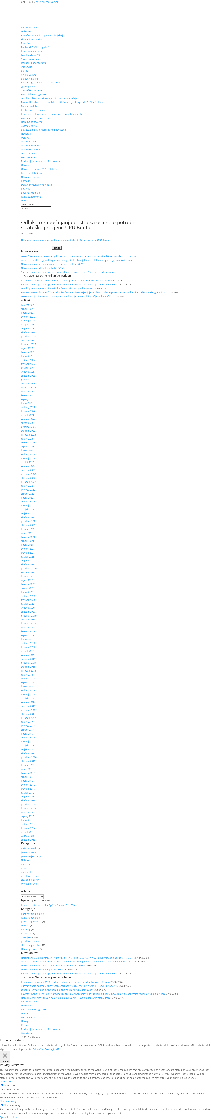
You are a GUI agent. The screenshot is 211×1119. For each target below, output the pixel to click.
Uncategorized (29, 883)
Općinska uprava (30, 149)
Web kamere (28, 157)
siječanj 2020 (28, 611)
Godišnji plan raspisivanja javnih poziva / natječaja (49, 98)
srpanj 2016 (27, 776)
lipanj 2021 (27, 544)
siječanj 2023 (28, 470)
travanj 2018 (28, 694)
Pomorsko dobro (30, 106)
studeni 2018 (28, 666)
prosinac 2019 (29, 615)
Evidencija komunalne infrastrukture (41, 161)
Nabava (25, 200)
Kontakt (25, 180)
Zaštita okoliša (29, 125)
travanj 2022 (28, 505)
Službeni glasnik (30, 78)
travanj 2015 (28, 828)
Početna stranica (30, 27)
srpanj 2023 (27, 446)
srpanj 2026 (27, 308)
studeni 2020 (28, 572)
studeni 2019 (28, 619)
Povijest (25, 188)
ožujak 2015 (27, 832)
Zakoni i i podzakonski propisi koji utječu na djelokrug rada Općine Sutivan (62, 102)
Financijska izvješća (32, 39)
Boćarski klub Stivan (32, 173)
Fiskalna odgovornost (32, 121)
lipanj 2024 (27, 403)
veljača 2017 (28, 749)
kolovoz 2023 (28, 442)
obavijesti (26, 872)
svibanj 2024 (28, 407)
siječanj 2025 (28, 375)
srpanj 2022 (27, 493)
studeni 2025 (28, 340)
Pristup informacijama (33, 110)
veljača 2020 (28, 607)
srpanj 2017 (27, 729)
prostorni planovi (30, 876)
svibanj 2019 (28, 643)
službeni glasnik (30, 879)
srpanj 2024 (27, 399)
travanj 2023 (28, 458)
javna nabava (28, 852)
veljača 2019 (28, 655)
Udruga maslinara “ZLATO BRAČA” (39, 169)
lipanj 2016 (27, 780)
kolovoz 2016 (28, 773)
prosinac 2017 (29, 710)
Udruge (25, 165)
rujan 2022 (27, 485)
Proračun (26, 43)
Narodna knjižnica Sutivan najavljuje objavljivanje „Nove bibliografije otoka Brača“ (66, 296)
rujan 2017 (27, 721)
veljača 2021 (28, 560)
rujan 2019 (27, 627)
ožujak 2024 (27, 415)
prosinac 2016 (29, 757)
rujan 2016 (27, 769)
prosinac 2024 (29, 379)
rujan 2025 (27, 348)
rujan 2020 (27, 580)
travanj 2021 (28, 552)
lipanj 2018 (27, 686)
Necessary (9, 1085)
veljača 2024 (28, 418)
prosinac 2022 (29, 474)
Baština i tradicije (30, 192)
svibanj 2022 (28, 501)
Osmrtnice (27, 1033)
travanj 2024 (28, 411)
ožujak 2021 (27, 556)
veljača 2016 (28, 796)
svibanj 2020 (28, 596)
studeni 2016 (28, 761)
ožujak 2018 (27, 698)
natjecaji (25, 864)
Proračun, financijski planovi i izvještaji (42, 35)
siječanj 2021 (28, 564)
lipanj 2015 (27, 820)
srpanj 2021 (27, 540)
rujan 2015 (27, 812)
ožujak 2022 (27, 509)
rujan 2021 (27, 533)
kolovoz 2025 (28, 352)
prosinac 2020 (29, 568)
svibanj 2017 (28, 737)
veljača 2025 (28, 371)
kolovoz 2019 (28, 631)
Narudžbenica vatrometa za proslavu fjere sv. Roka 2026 (52, 264)
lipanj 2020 (27, 592)
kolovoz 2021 (28, 537)
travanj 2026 (28, 320)
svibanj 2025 (28, 359)
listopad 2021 (28, 529)
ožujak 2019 (27, 651)
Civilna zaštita (28, 74)
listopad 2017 (28, 717)
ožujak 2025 (27, 367)
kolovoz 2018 (28, 678)
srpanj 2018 (27, 682)
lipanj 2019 (27, 639)
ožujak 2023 (27, 462)
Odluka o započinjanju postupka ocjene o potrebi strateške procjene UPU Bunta (65, 239)
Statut (24, 70)
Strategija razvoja (30, 58)
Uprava (25, 137)
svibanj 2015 (28, 824)
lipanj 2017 (27, 733)
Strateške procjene (31, 90)
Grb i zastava (28, 153)
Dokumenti (27, 31)
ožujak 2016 (27, 792)
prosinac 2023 (29, 426)
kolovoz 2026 (28, 304)
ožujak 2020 (27, 603)
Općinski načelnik (31, 145)
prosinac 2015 (29, 804)
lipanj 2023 (27, 450)
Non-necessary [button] (8, 1101)
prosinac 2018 (29, 662)
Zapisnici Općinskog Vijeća (35, 47)
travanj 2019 (28, 647)
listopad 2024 (28, 387)
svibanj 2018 (28, 690)
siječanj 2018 (28, 706)
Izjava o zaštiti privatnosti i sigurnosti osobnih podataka (52, 114)
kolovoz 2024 (28, 395)
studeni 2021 (28, 525)
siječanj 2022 (28, 517)
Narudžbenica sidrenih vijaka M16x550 (42, 268)
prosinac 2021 (29, 521)
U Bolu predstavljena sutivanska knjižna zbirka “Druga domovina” (57, 288)
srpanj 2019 (27, 635)
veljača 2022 (28, 513)
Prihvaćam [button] (38, 1049)
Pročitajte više (52, 1049)
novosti (25, 868)
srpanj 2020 (27, 588)
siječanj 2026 (28, 332)
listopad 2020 (28, 576)
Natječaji (26, 133)
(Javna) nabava (29, 86)
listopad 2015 (28, 808)
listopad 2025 (28, 344)
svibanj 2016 (28, 784)
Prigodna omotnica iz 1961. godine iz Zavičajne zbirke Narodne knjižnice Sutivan (65, 280)
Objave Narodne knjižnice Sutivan (47, 276)
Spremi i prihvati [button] (9, 1117)
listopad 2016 (28, 765)
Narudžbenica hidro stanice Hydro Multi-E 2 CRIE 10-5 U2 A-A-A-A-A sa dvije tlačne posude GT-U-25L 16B (79, 256)
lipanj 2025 (27, 356)
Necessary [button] (5, 1081)
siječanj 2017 (28, 753)
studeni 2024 (28, 383)
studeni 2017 (28, 714)
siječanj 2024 (28, 422)
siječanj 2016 (28, 800)
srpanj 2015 (27, 816)
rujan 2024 (27, 391)
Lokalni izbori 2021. (31, 55)
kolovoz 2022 (28, 489)
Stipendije (26, 66)
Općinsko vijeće (29, 141)
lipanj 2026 (27, 312)
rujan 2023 (27, 438)
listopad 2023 (28, 434)
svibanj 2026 (28, 316)
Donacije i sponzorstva (33, 62)
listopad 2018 (28, 670)
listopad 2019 (28, 623)
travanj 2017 (28, 741)
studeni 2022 (28, 478)
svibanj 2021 (28, 548)
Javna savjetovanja (31, 196)
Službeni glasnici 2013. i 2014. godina (41, 82)
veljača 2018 (28, 702)
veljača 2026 (28, 328)
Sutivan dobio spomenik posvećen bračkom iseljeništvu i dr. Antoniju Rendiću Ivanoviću (69, 272)
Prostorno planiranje (32, 51)
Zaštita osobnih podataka (35, 118)
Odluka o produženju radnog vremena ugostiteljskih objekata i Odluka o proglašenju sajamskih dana (77, 260)
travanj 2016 (28, 788)
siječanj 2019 (28, 658)
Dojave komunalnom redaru (36, 184)
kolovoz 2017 (28, 725)
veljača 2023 (28, 466)
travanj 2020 (28, 599)
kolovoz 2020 (28, 584)
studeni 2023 (28, 430)
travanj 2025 (28, 363)
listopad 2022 (28, 481)
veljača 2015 (28, 835)
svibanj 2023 (28, 454)
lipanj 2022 (27, 497)
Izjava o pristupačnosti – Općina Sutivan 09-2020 (48, 905)
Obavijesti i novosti (31, 177)
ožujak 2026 (27, 324)
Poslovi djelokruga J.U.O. (34, 94)
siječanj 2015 (28, 839)
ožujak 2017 (27, 745)
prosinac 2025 (29, 336)
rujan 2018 (27, 674)
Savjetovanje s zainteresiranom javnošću (43, 129)
